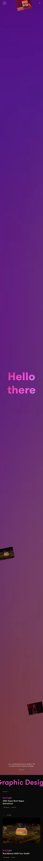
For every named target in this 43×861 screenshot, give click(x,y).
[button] (39, 3)
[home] (4, 3)
